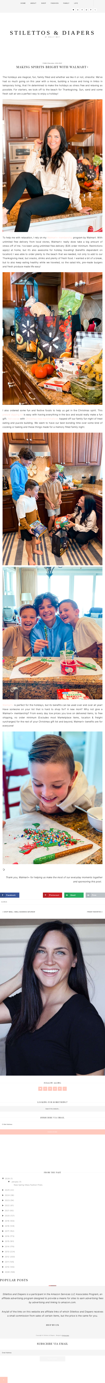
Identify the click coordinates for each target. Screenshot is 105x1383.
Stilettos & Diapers (52, 33)
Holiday (58, 63)
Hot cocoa (13, 418)
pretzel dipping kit (13, 414)
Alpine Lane (65, 1335)
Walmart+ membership (59, 237)
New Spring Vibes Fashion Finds (28, 1185)
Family (46, 63)
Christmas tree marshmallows (42, 418)
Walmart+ (8, 705)
